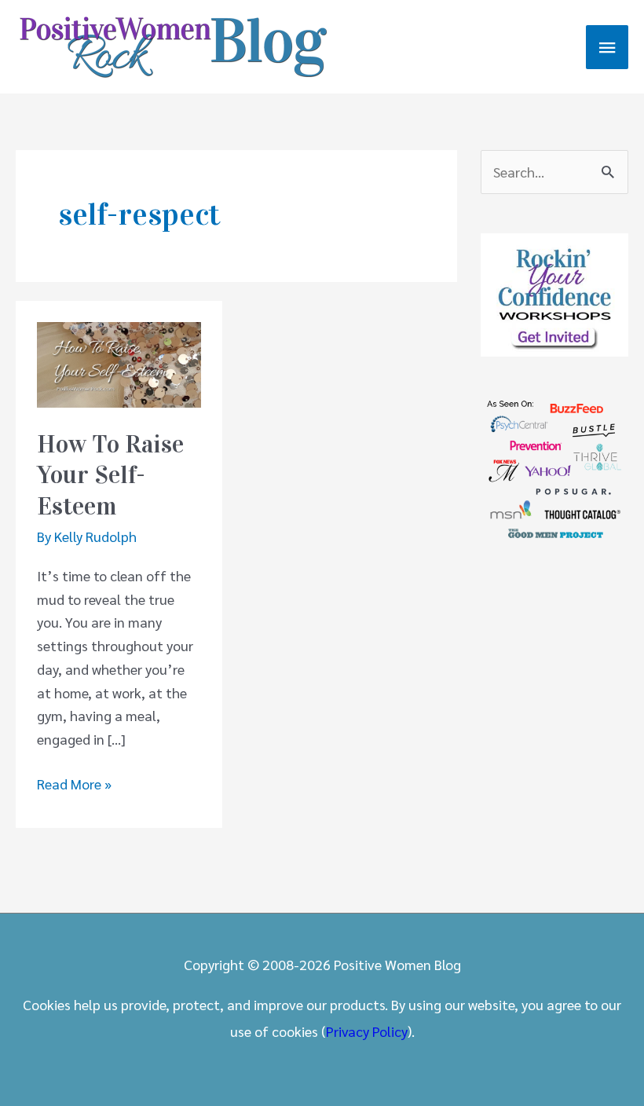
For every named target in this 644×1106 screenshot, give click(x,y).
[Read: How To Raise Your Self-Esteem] (119, 362)
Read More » (74, 785)
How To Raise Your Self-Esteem (110, 475)
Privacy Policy (367, 1031)
